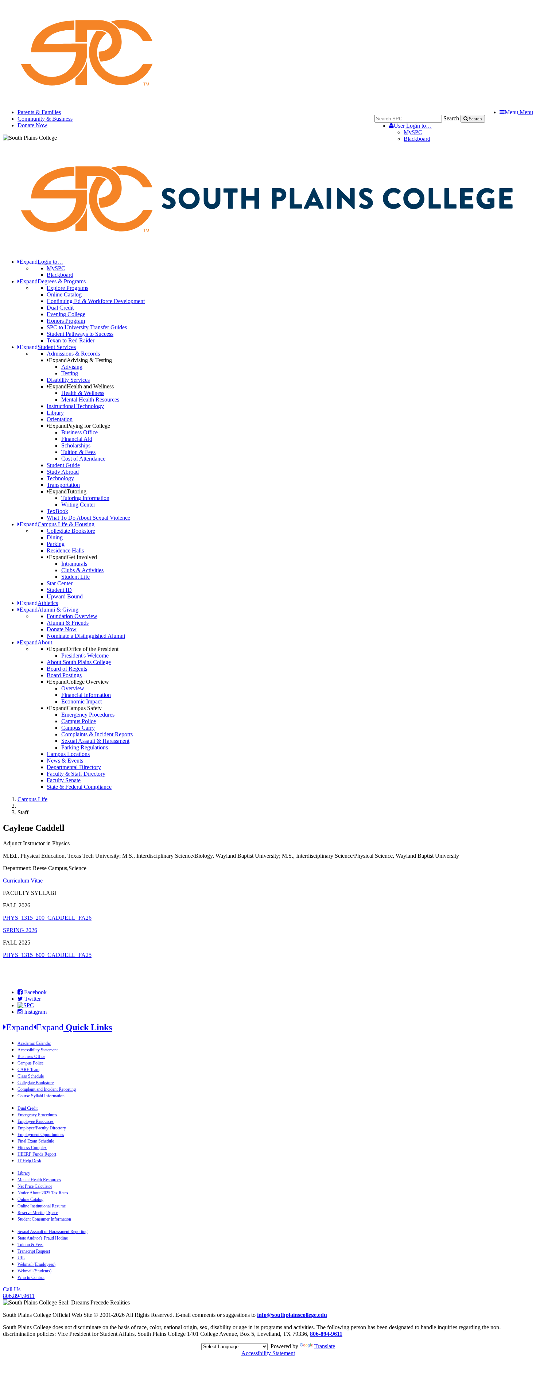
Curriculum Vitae (23, 880)
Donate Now (32, 125)
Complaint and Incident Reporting (47, 1089)
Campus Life (32, 799)
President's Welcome (85, 655)
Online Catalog (64, 294)
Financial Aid (76, 439)
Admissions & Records (73, 353)
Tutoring (67, 491)
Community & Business (45, 119)
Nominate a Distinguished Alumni (86, 636)
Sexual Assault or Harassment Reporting (53, 1231)
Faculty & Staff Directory (76, 774)
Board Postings (64, 675)
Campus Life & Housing (57, 524)
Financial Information (86, 695)
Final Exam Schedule (36, 1141)
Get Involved (73, 557)
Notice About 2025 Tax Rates (43, 1192)
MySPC (413, 132)
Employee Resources (36, 1121)
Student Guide (63, 465)
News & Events (65, 760)
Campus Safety (75, 708)
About (36, 642)
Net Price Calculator (35, 1186)
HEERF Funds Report (37, 1154)
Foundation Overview (72, 616)
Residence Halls (65, 550)
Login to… (413, 126)
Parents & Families (39, 112)
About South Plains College (79, 662)
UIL (21, 1257)
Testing (69, 373)
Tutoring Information (85, 498)
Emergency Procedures (87, 714)
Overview (72, 688)
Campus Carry (78, 728)
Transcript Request (34, 1251)
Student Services (48, 347)
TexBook (57, 511)
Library (55, 413)
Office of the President (84, 649)
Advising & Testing (80, 360)
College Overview (79, 682)
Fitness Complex (32, 1147)
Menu (519, 112)
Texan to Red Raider (70, 340)
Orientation (60, 419)
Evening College (66, 314)
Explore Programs (67, 288)
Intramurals (74, 564)
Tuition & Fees (78, 452)
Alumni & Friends (68, 623)
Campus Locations (68, 754)
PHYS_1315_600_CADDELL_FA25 (47, 955)
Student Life (75, 577)
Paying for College (79, 426)
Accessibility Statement (38, 1049)
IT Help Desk (29, 1160)
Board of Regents (67, 669)
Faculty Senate (64, 780)
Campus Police (78, 721)
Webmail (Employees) (36, 1264)
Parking (56, 544)
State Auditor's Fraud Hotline (43, 1238)
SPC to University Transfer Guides (87, 327)
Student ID (59, 590)
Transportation (63, 485)
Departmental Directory (74, 767)
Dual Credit (60, 308)
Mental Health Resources (90, 399)
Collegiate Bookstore (71, 531)
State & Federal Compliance (79, 787)
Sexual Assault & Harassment (95, 741)
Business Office (79, 432)
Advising (71, 367)
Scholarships (75, 445)
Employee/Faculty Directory (42, 1128)
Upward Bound (65, 596)
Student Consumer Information (44, 1219)
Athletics (39, 603)
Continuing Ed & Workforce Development (96, 301)
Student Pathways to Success (80, 334)
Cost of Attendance (83, 458)
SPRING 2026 (20, 930)
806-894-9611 (326, 1334)
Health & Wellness (82, 393)
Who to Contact (31, 1277)
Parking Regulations (84, 747)
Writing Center (78, 504)
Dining (55, 537)
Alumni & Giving (49, 609)
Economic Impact (81, 701)
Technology (60, 478)
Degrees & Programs (53, 281)
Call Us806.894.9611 (19, 1292)
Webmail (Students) (34, 1270)
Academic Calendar (34, 1043)
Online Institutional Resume (42, 1206)
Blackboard (417, 139)
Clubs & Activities (82, 570)
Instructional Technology (75, 406)
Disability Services (68, 380)
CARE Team (28, 1069)
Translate (324, 1346)
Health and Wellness (81, 386)
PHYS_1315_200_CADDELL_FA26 (47, 918)
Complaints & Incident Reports (97, 734)
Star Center (60, 583)
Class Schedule (31, 1076)
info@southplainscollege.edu (292, 1315)
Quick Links (59, 1027)
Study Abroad (63, 472)
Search (451, 118)
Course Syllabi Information (41, 1095)
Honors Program (66, 321)
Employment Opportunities (41, 1134)
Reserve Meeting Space (38, 1212)
